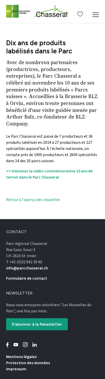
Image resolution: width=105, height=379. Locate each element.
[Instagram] (25, 344)
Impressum (16, 369)
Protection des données (28, 363)
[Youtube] (16, 344)
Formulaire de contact (26, 278)
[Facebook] (7, 344)
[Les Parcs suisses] (18, 11)
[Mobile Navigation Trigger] (95, 11)
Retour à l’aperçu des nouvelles (33, 200)
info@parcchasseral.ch (27, 268)
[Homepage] (51, 11)
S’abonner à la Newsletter (37, 324)
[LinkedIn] (34, 344)
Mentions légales (21, 357)
